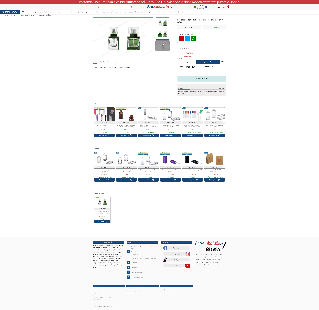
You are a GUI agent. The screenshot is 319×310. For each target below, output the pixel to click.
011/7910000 (200, 7)
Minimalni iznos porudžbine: (185, 86)
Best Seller (98, 148)
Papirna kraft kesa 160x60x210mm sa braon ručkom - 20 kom (215, 170)
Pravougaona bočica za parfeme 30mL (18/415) (104, 170)
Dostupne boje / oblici (186, 34)
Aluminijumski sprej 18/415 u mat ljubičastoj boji (170, 170)
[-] (181, 62)
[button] (23, 12)
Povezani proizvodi (120, 62)
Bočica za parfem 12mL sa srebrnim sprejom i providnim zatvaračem (102, 212)
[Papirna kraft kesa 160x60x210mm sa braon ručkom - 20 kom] (214, 159)
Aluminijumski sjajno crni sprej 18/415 (192, 170)
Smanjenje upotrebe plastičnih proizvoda (207, 265)
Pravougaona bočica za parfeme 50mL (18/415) (126, 170)
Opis (95, 62)
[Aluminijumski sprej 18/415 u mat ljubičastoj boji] (170, 159)
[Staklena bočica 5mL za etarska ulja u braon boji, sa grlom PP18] (126, 114)
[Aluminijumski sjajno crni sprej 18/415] (192, 159)
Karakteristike (105, 62)
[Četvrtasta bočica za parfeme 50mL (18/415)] (214, 114)
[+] (194, 62)
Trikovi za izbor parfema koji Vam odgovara (208, 259)
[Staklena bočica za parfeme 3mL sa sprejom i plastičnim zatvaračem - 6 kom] (148, 114)
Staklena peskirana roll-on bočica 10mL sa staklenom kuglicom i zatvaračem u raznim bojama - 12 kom (192, 126)
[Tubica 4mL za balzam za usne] (104, 114)
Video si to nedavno (100, 193)
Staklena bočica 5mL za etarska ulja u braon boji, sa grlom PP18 (126, 125)
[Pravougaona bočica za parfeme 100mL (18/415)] (170, 114)
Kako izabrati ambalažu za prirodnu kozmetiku (209, 254)
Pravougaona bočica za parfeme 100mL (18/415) (170, 125)
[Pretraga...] (130, 7)
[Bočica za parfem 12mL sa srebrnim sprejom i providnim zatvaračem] (102, 202)
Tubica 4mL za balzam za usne (104, 125)
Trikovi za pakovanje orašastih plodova (207, 262)
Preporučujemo (99, 104)
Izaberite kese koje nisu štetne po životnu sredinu (210, 257)
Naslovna (5, 15)
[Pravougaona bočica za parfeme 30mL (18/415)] (104, 159)
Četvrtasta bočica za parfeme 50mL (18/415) (214, 125)
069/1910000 (200, 9)
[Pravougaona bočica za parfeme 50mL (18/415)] (126, 159)
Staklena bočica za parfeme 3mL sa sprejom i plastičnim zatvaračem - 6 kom (148, 126)
